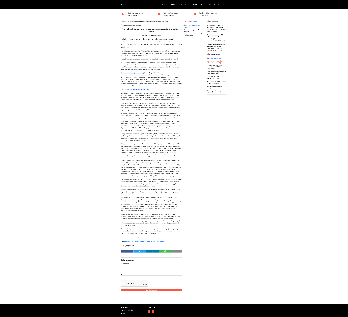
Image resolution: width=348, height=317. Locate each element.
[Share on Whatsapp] (165, 251)
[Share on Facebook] (127, 251)
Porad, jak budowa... (133, 15)
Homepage (123, 21)
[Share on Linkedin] (152, 251)
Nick (122, 274)
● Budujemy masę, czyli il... (135, 13)
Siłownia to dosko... (168, 15)
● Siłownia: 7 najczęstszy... (171, 13)
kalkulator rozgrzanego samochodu (155, 241)
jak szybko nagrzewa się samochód (134, 241)
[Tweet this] (139, 251)
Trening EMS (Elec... (205, 15)
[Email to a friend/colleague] (177, 251)
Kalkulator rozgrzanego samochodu (132, 73)
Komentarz (125, 263)
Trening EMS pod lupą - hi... (208, 13)
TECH (129, 21)
